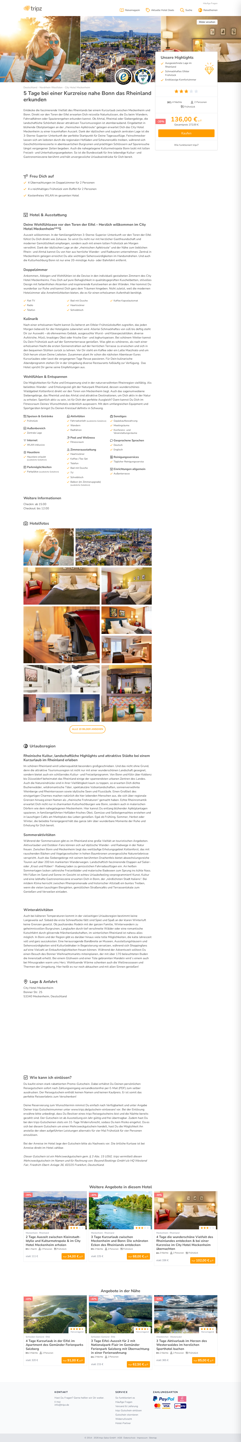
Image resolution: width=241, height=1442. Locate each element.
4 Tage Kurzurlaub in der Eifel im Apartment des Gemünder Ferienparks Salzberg (54, 1345)
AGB (119, 1437)
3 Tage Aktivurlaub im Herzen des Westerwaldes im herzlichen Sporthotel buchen (181, 1345)
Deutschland (30, 87)
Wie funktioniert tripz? (186, 145)
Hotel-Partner (123, 1423)
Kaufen (186, 133)
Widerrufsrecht (123, 1419)
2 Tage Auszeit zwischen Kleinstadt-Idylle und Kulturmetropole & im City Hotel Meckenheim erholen (53, 1241)
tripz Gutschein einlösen (128, 1410)
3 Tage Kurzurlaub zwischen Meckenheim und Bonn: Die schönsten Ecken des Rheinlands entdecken (119, 1241)
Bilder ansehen (207, 22)
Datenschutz (129, 1437)
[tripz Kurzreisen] (32, 8)
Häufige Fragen (210, 3)
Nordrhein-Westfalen (51, 87)
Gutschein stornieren (126, 1414)
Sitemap (153, 1437)
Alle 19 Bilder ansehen (87, 729)
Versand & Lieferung (126, 1406)
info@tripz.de (62, 1405)
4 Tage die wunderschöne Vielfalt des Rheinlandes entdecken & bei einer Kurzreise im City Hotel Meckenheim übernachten (184, 1243)
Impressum (142, 1437)
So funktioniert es (125, 1397)
